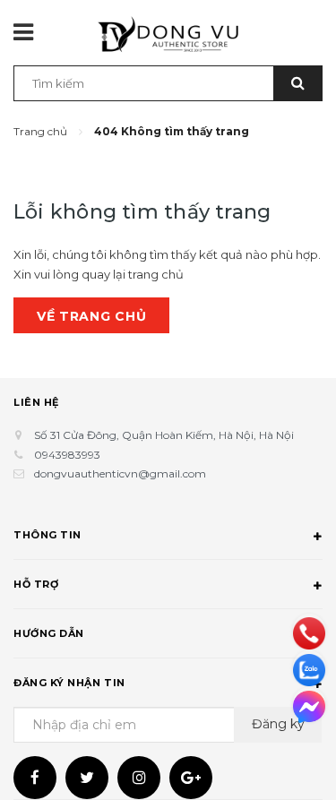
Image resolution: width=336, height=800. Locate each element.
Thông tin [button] (47, 535)
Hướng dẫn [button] (48, 633)
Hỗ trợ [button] (35, 584)
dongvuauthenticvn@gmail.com (120, 473)
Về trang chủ (91, 316)
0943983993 (67, 454)
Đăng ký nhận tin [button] (69, 682)
